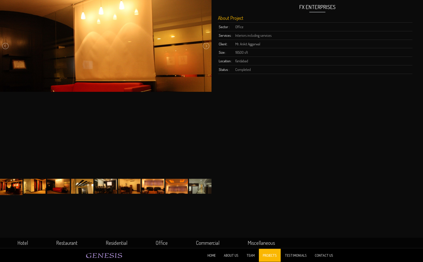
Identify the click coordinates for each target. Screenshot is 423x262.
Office (162, 242)
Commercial (207, 242)
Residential (116, 242)
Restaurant (67, 242)
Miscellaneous (261, 242)
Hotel (22, 242)
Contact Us (324, 255)
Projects (270, 255)
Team (251, 255)
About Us (231, 255)
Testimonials (296, 255)
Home (212, 255)
